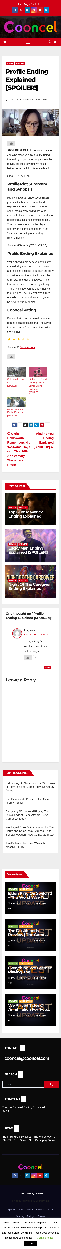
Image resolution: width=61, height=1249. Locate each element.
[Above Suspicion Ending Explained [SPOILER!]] (16, 402)
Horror (30, 1209)
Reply (47, 668)
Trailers (13, 889)
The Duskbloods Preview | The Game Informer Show (26, 934)
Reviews (40, 1209)
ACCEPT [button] (30, 1243)
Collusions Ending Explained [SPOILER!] (15, 382)
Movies (10, 63)
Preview (41, 1216)
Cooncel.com (27, 347)
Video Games (26, 889)
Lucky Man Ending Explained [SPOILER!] (28, 550)
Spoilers (20, 63)
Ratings (30, 1216)
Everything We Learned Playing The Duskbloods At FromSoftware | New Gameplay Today (27, 815)
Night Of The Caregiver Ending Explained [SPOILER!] (29, 588)
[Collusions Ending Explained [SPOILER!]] (16, 372)
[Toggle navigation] (27, 42)
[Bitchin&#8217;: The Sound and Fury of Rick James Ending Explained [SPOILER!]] (38, 372)
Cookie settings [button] (45, 1237)
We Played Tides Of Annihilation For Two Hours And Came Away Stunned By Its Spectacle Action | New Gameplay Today (30, 831)
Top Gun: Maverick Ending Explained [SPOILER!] (25, 516)
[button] (49, 41)
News (21, 1209)
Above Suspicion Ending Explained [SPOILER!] (15, 412)
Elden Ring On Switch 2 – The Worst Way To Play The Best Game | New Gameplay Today (30, 787)
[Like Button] (11, 143)
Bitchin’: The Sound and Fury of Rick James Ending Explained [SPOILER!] (38, 386)
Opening (20, 1216)
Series (50, 1209)
